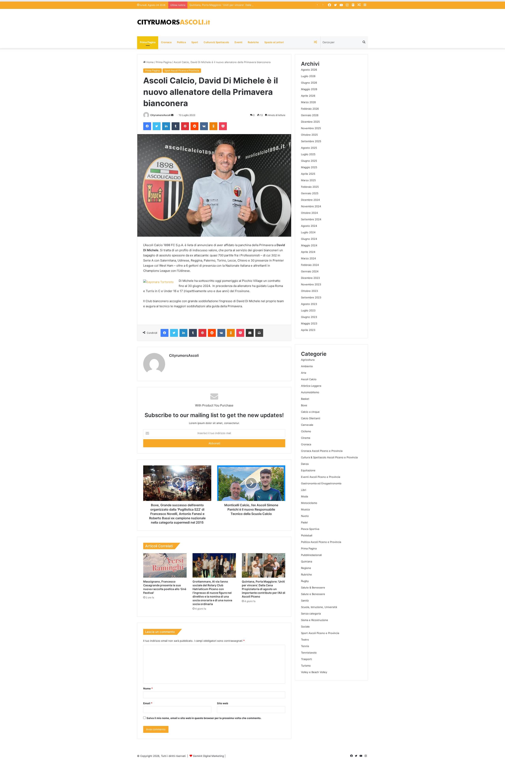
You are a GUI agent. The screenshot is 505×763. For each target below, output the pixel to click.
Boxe (304, 405)
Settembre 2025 (311, 141)
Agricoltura (307, 359)
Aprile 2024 (308, 251)
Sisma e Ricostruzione (314, 620)
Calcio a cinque (310, 411)
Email (147, 703)
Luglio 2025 (308, 154)
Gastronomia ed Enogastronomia (321, 483)
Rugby (305, 581)
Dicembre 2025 (310, 121)
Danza (305, 463)
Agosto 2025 (309, 147)
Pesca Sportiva (310, 528)
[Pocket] (223, 126)
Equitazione (308, 470)
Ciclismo (306, 431)
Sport (194, 42)
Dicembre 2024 (310, 199)
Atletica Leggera (311, 385)
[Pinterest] (185, 126)
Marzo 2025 (308, 180)
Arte (303, 372)
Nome (148, 688)
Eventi (238, 42)
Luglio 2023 (308, 310)
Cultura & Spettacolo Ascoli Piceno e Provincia (329, 457)
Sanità (305, 600)
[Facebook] (147, 126)
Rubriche (253, 42)
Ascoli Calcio (308, 379)
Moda (304, 496)
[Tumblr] (176, 126)
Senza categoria (311, 613)
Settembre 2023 (311, 297)
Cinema (305, 437)
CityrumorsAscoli (160, 115)
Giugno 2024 (309, 238)
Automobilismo (310, 392)
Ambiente (307, 366)
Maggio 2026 (309, 89)
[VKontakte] (204, 126)
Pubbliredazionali (311, 555)
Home (150, 62)
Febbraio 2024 (310, 264)
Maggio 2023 (309, 323)
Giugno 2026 (309, 82)
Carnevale (307, 424)
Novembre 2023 (311, 284)
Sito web (222, 703)
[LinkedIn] (166, 126)
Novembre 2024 (311, 206)
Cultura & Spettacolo (216, 42)
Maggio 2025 (309, 167)
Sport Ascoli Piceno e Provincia (182, 70)
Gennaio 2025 (309, 193)
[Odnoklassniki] (213, 126)
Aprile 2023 (308, 330)
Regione (306, 568)
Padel (304, 522)
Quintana (306, 561)
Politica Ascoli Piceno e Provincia (321, 542)
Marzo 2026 (308, 102)
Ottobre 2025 (309, 134)
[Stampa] (259, 333)
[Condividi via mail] (250, 333)
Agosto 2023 (309, 303)
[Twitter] (157, 126)
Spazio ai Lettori (274, 42)
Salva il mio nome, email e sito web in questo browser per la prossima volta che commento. (204, 718)
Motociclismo (309, 502)
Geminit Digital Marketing (208, 755)
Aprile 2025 (308, 173)
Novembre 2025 (311, 128)
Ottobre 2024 (309, 212)
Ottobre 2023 (309, 290)
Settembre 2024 (311, 219)
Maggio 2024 (309, 245)
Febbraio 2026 (310, 108)
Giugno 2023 (309, 316)
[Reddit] (194, 126)
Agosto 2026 (309, 69)
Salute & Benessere (313, 587)
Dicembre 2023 (310, 277)
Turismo (306, 665)
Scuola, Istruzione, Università (319, 607)
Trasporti (306, 659)
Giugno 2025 (309, 160)
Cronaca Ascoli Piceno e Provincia (321, 450)
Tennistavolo (309, 652)
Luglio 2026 (308, 76)
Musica (305, 509)
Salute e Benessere (313, 594)
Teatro (305, 639)
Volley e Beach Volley (314, 672)
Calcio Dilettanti (310, 418)
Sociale (305, 626)
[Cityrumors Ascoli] (173, 22)
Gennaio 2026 (309, 115)
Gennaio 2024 (309, 271)
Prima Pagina (147, 42)
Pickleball (306, 535)
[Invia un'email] (172, 115)
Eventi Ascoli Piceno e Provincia (320, 476)
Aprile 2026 (308, 95)
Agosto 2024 (309, 225)
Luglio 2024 (308, 232)
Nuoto (305, 515)
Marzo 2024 (308, 258)
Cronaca (166, 42)
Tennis (305, 646)
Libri (303, 489)
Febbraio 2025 (310, 186)
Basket (305, 398)
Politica (181, 42)
